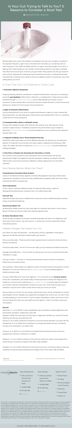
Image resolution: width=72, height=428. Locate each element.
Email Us (25, 394)
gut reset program (37, 269)
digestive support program (42, 145)
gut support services (39, 282)
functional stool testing (24, 100)
